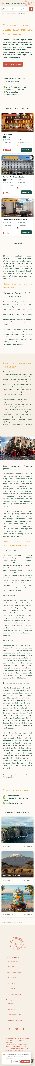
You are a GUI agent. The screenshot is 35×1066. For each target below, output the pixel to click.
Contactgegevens (12, 961)
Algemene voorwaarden (14, 972)
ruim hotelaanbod (13, 94)
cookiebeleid (9, 1058)
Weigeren (15, 1061)
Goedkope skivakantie (14, 1015)
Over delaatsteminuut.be (15, 989)
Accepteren (25, 1061)
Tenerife (10, 1003)
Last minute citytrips (11, 13)
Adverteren (10, 966)
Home (3, 13)
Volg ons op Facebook (14, 994)
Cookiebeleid (11, 983)
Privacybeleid (11, 978)
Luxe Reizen (11, 1009)
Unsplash (11, 777)
